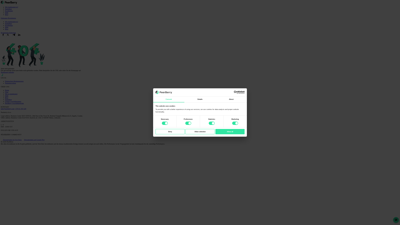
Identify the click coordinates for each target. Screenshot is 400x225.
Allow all (230, 131)
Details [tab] (200, 99)
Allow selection (200, 131)
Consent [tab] (169, 99)
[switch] (188, 123)
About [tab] (231, 99)
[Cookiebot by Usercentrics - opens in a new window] (235, 92)
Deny (170, 131)
